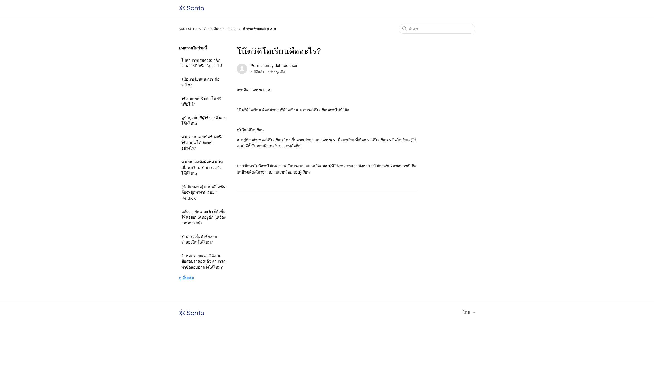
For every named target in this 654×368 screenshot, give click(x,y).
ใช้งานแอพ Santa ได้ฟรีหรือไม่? (201, 101)
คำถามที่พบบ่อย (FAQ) (220, 29)
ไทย (467, 312)
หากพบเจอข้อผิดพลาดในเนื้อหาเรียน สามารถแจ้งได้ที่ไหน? (202, 167)
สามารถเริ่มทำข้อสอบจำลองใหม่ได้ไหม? (199, 239)
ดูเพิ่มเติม (186, 277)
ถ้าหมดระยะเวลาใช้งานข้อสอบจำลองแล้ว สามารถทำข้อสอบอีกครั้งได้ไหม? (203, 261)
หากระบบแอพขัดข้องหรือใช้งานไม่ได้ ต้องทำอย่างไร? (202, 142)
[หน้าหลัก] (191, 10)
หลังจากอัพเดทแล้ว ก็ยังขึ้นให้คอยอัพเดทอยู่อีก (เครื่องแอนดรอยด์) (203, 217)
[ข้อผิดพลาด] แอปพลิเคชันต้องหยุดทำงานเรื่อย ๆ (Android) (203, 192)
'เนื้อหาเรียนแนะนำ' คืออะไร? (200, 82)
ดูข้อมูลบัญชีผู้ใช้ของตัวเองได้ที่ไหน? (203, 120)
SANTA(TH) (188, 29)
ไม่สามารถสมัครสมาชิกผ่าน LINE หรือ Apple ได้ (201, 63)
